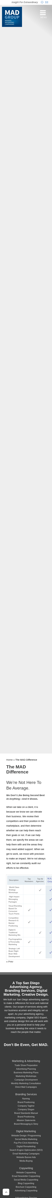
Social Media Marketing (26, 1139)
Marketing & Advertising (26, 1060)
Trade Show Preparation (26, 1065)
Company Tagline (26, 1106)
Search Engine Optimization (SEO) (26, 1150)
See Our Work (28, 1195)
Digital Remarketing (26, 1146)
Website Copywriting (26, 1172)
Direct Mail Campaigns (26, 1087)
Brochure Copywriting (26, 1187)
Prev (10, 961)
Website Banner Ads (26, 1157)
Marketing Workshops (26, 1076)
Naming (26, 1098)
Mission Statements (26, 1120)
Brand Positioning (26, 1102)
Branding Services (26, 1094)
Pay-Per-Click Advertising (26, 1143)
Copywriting (26, 1168)
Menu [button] (43, 17)
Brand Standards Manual (26, 1113)
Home (9, 759)
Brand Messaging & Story (26, 1124)
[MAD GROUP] (12, 17)
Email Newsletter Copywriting (26, 1176)
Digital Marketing (26, 1131)
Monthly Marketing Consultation (26, 1083)
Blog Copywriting (26, 1183)
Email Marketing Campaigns (26, 1153)
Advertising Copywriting (26, 1190)
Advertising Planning (26, 1069)
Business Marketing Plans (26, 1072)
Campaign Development (26, 1079)
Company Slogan (26, 1109)
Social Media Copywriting (26, 1179)
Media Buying (26, 1161)
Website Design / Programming (26, 1135)
